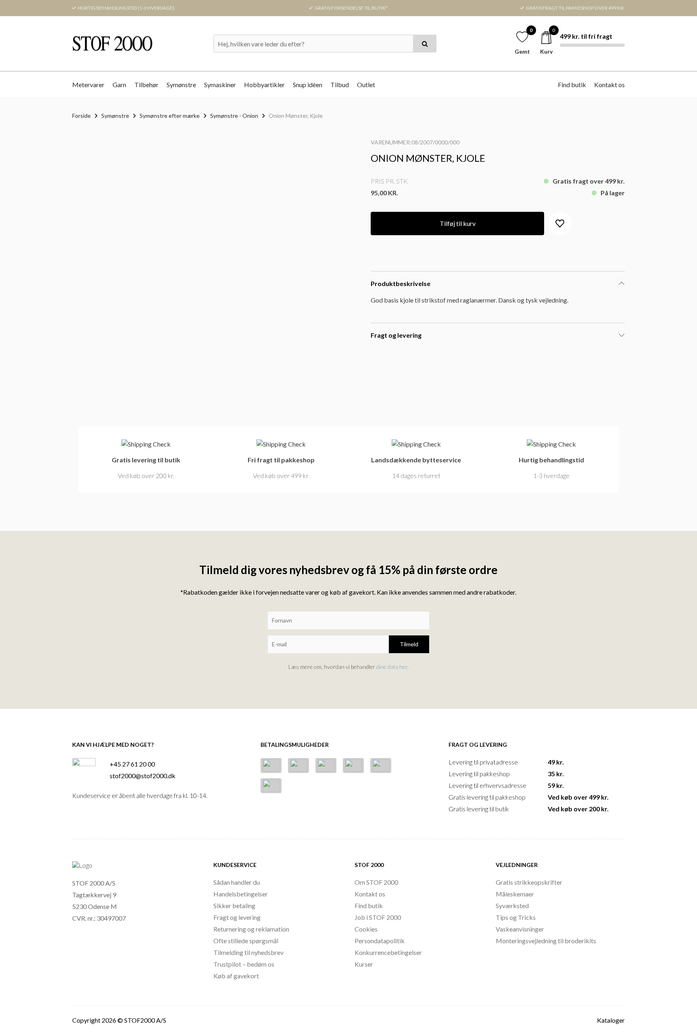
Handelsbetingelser (240, 894)
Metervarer (88, 84)
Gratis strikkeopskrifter (529, 882)
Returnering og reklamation (251, 929)
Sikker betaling (234, 905)
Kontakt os (609, 84)
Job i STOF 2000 (378, 917)
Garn (119, 84)
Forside (81, 115)
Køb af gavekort (236, 976)
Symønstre (181, 84)
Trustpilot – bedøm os (243, 964)
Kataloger (611, 1020)
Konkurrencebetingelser (388, 952)
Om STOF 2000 (376, 882)
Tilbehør (146, 84)
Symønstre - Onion (234, 115)
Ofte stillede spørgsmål (245, 940)
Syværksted (512, 905)
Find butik (572, 84)
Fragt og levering (237, 917)
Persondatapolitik (380, 940)
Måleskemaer (515, 894)
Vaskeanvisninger (520, 929)
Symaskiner (220, 84)
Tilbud (339, 84)
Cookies (366, 929)
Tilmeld (409, 644)
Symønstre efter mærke (170, 115)
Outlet (366, 84)
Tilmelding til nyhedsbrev (248, 952)
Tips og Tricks (516, 917)
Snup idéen (307, 84)
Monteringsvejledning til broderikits (546, 940)
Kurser (364, 964)
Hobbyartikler (264, 84)
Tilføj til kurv (458, 223)
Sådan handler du (236, 882)
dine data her (391, 666)
